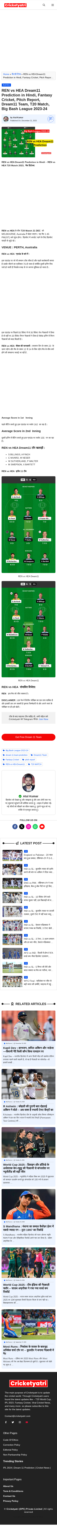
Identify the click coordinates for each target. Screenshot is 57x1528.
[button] (44, 5)
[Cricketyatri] (15, 5)
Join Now (43, 719)
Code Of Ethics (10, 1440)
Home (6, 74)
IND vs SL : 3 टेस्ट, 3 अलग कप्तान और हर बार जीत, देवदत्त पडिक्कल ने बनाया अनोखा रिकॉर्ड (39, 942)
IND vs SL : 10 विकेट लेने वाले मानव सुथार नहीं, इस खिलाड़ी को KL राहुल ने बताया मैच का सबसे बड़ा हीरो (38, 900)
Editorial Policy (10, 1449)
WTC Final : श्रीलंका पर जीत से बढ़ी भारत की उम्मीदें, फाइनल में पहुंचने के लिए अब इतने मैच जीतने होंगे (39, 984)
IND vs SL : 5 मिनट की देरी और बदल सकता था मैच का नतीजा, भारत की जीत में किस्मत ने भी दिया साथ (38, 970)
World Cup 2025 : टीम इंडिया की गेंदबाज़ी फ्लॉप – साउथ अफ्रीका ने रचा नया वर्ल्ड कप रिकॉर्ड (26, 1288)
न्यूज (26, 851)
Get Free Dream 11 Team (28, 737)
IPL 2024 (7, 1467)
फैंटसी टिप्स (16, 74)
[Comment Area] (51, 119)
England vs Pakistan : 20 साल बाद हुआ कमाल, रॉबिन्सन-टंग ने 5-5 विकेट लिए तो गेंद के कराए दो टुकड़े (38, 858)
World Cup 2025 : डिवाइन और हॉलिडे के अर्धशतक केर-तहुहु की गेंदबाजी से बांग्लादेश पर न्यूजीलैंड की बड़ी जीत (26, 1168)
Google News (20, 1517)
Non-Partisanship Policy (15, 1454)
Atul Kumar (18, 117)
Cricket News (42, 1467)
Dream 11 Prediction (24, 1467)
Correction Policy (11, 1445)
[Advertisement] (28, 42)
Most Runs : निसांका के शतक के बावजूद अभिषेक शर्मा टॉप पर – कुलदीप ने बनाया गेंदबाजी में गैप (28, 1350)
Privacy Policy (36, 1517)
